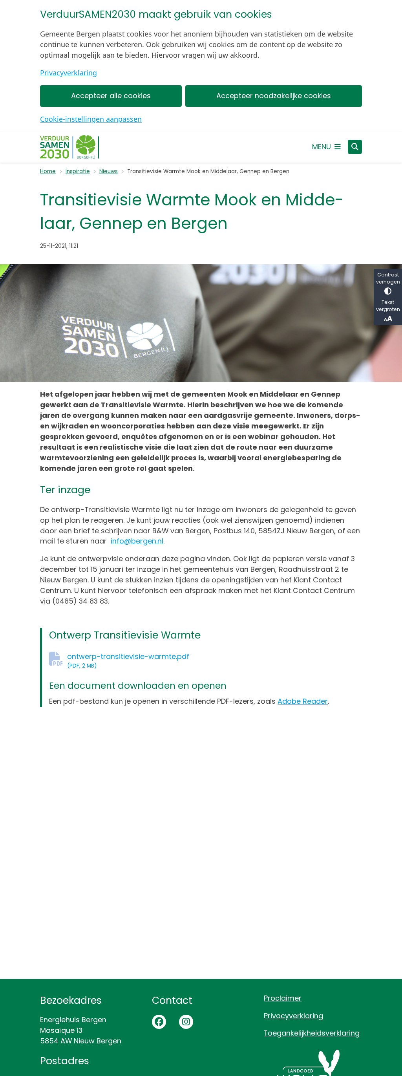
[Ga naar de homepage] (69, 147)
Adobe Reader (303, 701)
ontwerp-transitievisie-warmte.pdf (128, 660)
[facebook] (159, 1022)
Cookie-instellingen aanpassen (91, 119)
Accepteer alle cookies (111, 96)
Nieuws (108, 171)
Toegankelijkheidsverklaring (312, 1033)
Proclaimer (283, 998)
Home (48, 171)
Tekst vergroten (388, 306)
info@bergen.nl (137, 541)
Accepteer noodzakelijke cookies (273, 96)
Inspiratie (78, 171)
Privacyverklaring (68, 72)
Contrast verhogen (388, 278)
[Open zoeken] (355, 147)
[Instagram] (186, 1022)
